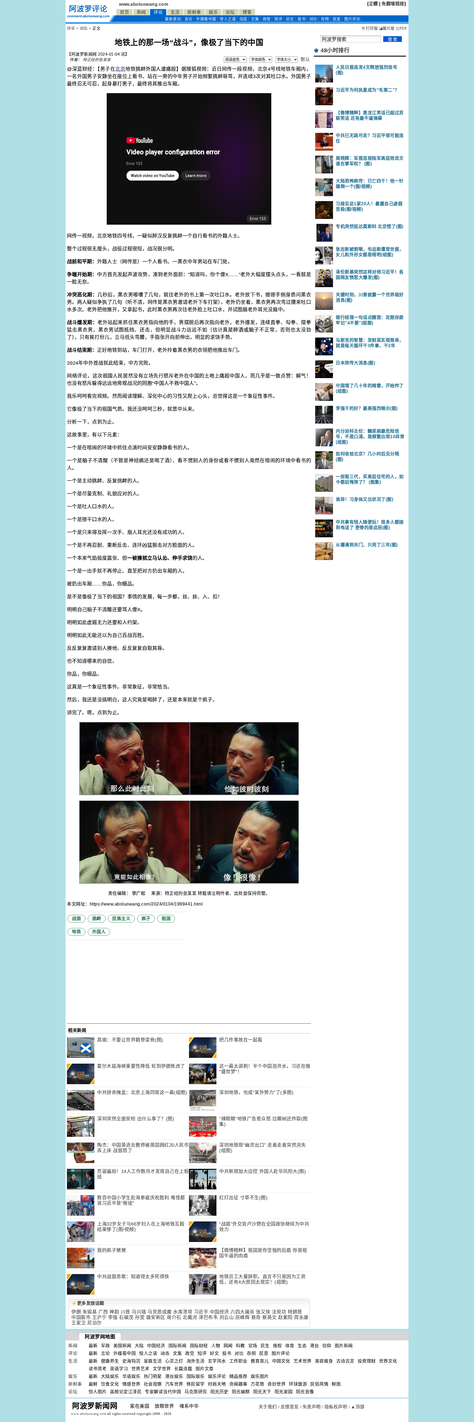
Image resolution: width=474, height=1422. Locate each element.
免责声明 (312, 1406)
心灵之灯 (174, 1361)
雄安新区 (155, 1317)
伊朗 (76, 1312)
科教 (240, 1345)
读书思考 (98, 1368)
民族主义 (121, 918)
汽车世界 (174, 1384)
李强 (113, 1317)
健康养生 (110, 1361)
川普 (125, 1312)
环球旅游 (298, 1384)
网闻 (228, 1345)
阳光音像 (305, 1391)
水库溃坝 (182, 1312)
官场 (252, 1345)
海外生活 (196, 1361)
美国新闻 (122, 1345)
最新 (173, 19)
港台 (314, 1345)
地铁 (76, 931)
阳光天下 (262, 1391)
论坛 (230, 12)
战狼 (76, 918)
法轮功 (279, 1312)
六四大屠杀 (242, 1312)
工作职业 (238, 1361)
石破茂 (126, 1317)
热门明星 (153, 1376)
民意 (337, 19)
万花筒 (257, 1384)
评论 (158, 12)
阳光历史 (219, 1391)
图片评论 (281, 1353)
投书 (302, 19)
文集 (255, 19)
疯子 (146, 918)
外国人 (99, 931)
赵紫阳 (285, 1317)
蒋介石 (174, 1317)
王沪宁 (99, 1317)
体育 (289, 1345)
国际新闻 (177, 1345)
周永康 (301, 1317)
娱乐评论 (217, 1376)
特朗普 (295, 1312)
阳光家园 (284, 1391)
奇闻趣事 (238, 1384)
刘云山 (226, 1317)
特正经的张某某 (97, 60)
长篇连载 (183, 1368)
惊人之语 (228, 19)
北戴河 (190, 1317)
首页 (124, 12)
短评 (278, 19)
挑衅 (96, 918)
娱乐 (213, 12)
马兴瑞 (139, 1312)
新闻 (141, 12)
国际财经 (199, 1345)
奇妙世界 (276, 1384)
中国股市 (81, 1317)
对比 (313, 19)
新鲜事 (194, 12)
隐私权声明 (336, 1406)
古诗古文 (345, 1361)
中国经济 (219, 1312)
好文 (290, 19)
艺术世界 (303, 1361)
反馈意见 (290, 1406)
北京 (120, 69)
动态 (243, 19)
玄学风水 (217, 1361)
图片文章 (205, 1368)
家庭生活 (153, 1361)
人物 (215, 1345)
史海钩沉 (131, 1361)
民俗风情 (319, 1384)
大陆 (139, 1345)
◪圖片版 (387, 28)
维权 (277, 1345)
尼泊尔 (94, 1323)
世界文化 (388, 1361)
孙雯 (140, 1317)
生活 (175, 12)
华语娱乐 (131, 1376)
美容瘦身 (324, 1361)
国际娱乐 (196, 1376)
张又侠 (263, 1312)
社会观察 (153, 1384)
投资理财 (367, 1361)
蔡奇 (256, 1317)
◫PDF (401, 28)
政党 (267, 19)
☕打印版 (369, 28)
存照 (325, 19)
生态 (302, 1345)
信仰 (326, 1345)
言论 (189, 19)
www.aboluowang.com (143, 4)
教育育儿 (260, 1361)
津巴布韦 (208, 1317)
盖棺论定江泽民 (126, 1391)
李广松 (139, 893)
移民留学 (196, 1384)
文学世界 (162, 1368)
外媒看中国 (206, 19)
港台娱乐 (174, 1376)
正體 (373, 3)
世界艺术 (140, 1368)
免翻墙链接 (393, 3)
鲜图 (336, 1384)
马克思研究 (195, 1391)
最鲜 (93, 1384)
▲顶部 (358, 1406)
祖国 (166, 918)
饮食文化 (110, 1384)
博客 (247, 12)
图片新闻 (344, 1345)
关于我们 (268, 1406)
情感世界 (131, 1384)
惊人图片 (98, 1391)
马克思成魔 (160, 1312)
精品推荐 (238, 1376)
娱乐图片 (260, 1376)
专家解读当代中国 (163, 1391)
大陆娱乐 (110, 1376)
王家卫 (78, 1323)
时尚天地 (217, 1384)
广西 (103, 1312)
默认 (305, 59)
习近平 (201, 1312)
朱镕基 (90, 1312)
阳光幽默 (241, 1391)
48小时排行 (335, 50)
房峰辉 (242, 1317)
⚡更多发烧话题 (87, 1303)
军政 (105, 1345)
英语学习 (119, 1368)
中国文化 (281, 1361)
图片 (352, 19)
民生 (265, 1345)
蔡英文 (269, 1317)
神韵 (114, 1312)
